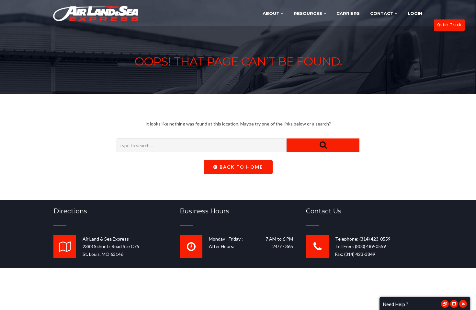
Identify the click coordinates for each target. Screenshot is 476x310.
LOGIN (415, 13)
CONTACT (382, 13)
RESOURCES (308, 13)
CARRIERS (348, 13)
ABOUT (272, 13)
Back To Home (240, 167)
